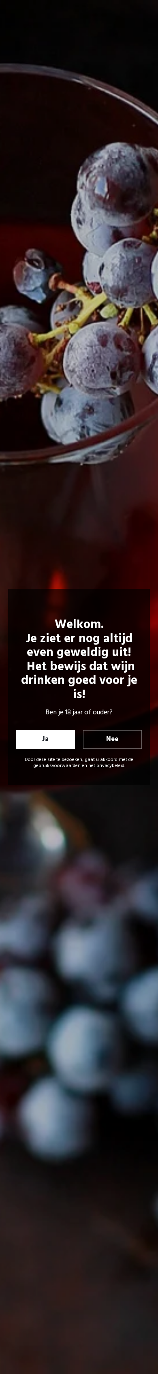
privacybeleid (110, 766)
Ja (45, 739)
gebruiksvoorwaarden (57, 766)
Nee (112, 739)
